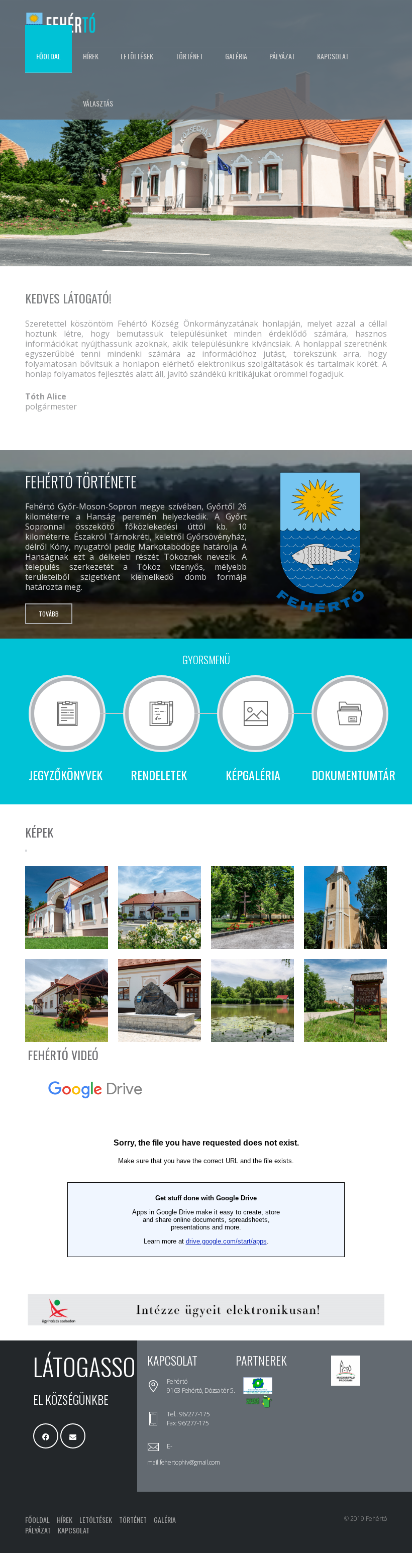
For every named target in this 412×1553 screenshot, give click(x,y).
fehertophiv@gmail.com (190, 1462)
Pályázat (282, 56)
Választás (98, 103)
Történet (189, 56)
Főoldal (48, 56)
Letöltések (137, 56)
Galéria (236, 56)
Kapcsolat (333, 56)
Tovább (49, 613)
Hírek (90, 56)
